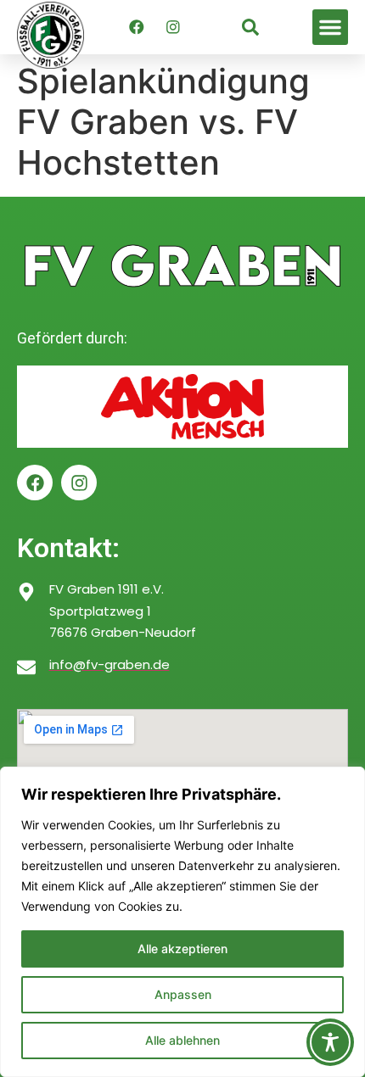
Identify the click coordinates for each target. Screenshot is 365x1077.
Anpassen (182, 994)
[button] (330, 27)
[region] (182, 922)
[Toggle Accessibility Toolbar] (330, 1042)
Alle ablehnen (182, 1040)
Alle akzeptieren (182, 948)
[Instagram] (173, 27)
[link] (250, 27)
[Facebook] (137, 27)
